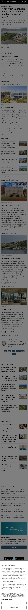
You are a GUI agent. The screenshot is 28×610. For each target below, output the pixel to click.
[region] (14, 585)
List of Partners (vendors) (7, 599)
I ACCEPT (14, 603)
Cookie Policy (13, 581)
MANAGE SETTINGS (14, 607)
